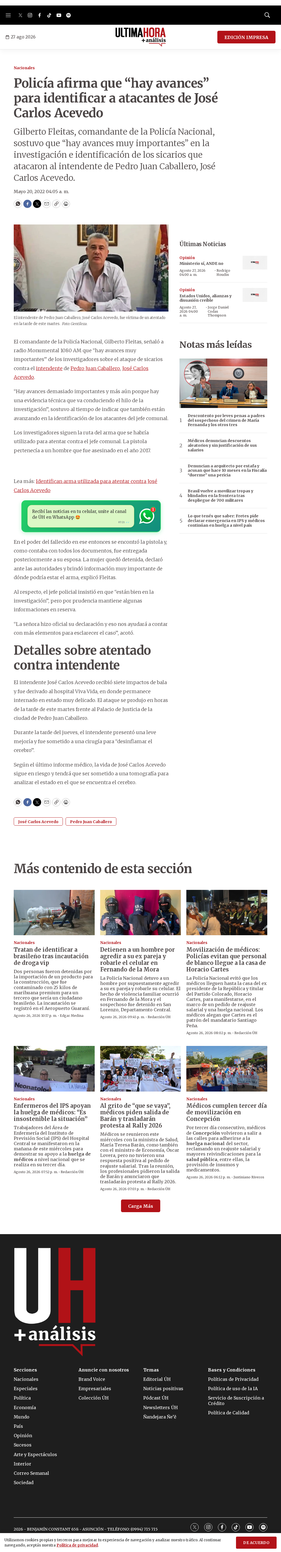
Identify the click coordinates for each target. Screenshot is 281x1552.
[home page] (141, 37)
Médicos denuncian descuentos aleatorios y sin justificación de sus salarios (222, 445)
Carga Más (140, 1206)
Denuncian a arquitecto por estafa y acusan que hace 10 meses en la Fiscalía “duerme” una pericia (227, 470)
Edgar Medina (71, 1016)
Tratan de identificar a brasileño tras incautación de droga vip (51, 956)
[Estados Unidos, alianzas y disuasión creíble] (255, 295)
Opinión (187, 258)
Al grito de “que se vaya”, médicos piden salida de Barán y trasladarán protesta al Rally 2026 (135, 1115)
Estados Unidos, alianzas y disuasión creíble (205, 298)
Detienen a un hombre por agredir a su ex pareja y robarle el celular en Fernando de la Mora (137, 959)
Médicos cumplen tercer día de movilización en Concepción (226, 1112)
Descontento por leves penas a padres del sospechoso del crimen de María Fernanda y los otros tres (226, 420)
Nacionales (24, 68)
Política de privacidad (77, 1545)
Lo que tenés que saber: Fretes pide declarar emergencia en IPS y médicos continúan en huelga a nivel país (226, 520)
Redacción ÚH (159, 1017)
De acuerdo (256, 1542)
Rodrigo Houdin (223, 272)
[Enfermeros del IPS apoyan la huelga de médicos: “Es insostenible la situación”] (54, 1069)
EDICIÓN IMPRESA (246, 37)
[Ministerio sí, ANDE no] (255, 263)
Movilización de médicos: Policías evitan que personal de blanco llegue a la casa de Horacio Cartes (226, 959)
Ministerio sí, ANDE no (201, 263)
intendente (49, 368)
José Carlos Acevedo (38, 821)
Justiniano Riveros (249, 1177)
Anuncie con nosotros (103, 1370)
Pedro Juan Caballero (95, 368)
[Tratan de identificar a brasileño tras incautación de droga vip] (54, 912)
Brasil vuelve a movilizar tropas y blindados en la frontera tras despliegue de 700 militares (220, 495)
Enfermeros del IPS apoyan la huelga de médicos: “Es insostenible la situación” (52, 1112)
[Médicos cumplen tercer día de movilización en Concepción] (226, 1069)
